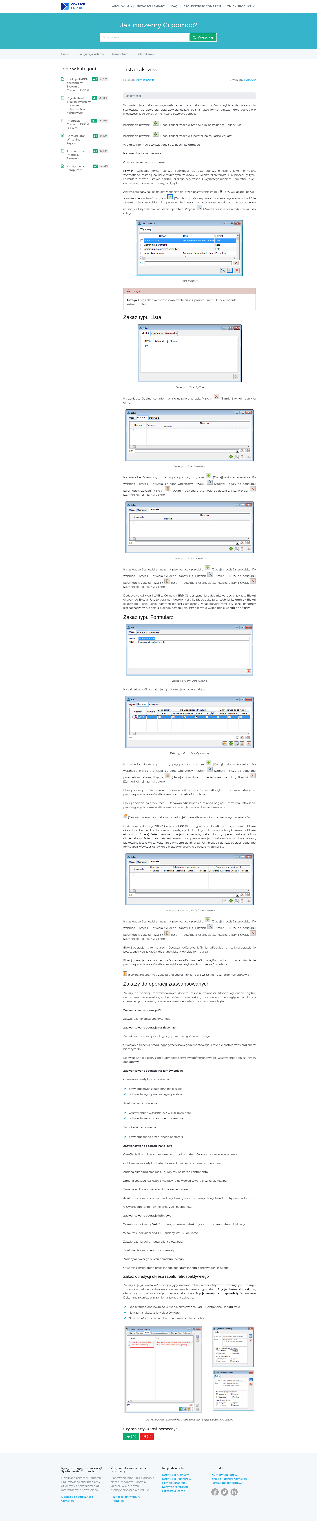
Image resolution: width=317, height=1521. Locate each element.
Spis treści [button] (133, 95)
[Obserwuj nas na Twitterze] (224, 1495)
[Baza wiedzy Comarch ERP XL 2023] (73, 6)
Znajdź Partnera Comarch (229, 1478)
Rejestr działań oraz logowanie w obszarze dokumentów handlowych (79, 105)
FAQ (174, 6)
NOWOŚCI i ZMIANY (151, 6)
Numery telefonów (224, 1474)
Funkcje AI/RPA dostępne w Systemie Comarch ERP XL (78, 84)
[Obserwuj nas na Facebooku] (215, 1495)
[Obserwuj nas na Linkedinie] (234, 1495)
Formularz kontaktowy (227, 1482)
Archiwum (120, 6)
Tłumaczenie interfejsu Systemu (76, 154)
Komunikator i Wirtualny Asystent (76, 139)
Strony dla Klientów (175, 1474)
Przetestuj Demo (173, 1491)
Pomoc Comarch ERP (176, 1482)
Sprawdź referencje (175, 1487)
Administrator (145, 79)
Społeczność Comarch (202, 6)
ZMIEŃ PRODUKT (239, 6)
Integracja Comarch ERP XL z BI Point (79, 124)
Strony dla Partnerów (176, 1478)
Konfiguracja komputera (75, 168)
